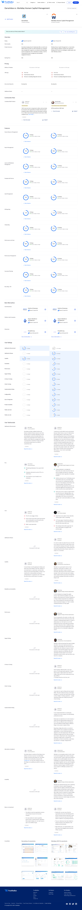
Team (34, 894)
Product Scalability (8, 404)
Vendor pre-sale (8, 415)
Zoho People (30, 114)
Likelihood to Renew (9, 353)
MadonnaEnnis (60, 750)
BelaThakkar (30, 427)
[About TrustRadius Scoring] (22, 41)
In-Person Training (8, 379)
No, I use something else (70, 31)
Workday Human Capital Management (62, 20)
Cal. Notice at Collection (38, 903)
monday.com (26, 760)
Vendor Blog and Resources (69, 895)
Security (13, 903)
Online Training (8, 384)
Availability (7, 363)
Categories (32, 2)
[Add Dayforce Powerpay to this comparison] (45, 309)
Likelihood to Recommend (10, 348)
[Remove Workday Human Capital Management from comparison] (76, 14)
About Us (35, 892)
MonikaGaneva (60, 463)
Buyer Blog (51, 894)
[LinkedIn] (76, 904)
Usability (6, 358)
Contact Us (35, 898)
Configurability (8, 394)
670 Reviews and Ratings (55, 22)
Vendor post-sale (8, 409)
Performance (7, 368)
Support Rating (8, 373)
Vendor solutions (41, 2)
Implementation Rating (9, 389)
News (34, 897)
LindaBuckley (59, 639)
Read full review (27, 449)
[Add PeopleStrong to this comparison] (45, 332)
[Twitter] (73, 904)
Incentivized (26, 446)
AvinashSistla (57, 101)
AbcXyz (58, 511)
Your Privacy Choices (27, 903)
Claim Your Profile (68, 894)
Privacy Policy (19, 903)
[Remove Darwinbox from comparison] (47, 14)
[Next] (76, 102)
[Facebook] (70, 904)
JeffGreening (59, 590)
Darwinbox (25, 20)
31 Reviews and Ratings (25, 22)
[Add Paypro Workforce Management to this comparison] (45, 321)
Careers (35, 895)
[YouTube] (67, 904)
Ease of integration (8, 399)
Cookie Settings (48, 903)
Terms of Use (7, 903)
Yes (61, 31)
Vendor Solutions (67, 892)
